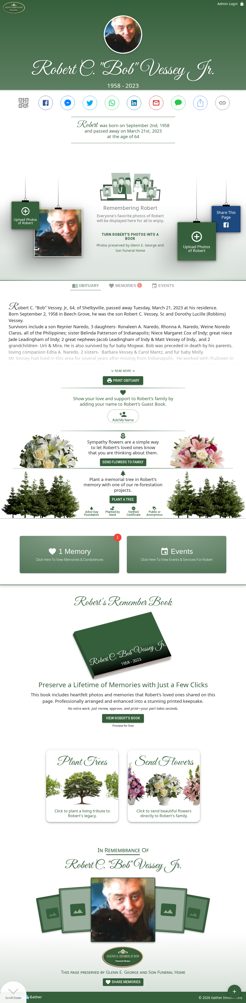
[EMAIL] (156, 103)
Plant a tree (123, 499)
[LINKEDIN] (134, 103)
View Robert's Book (123, 718)
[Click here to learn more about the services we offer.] (123, 957)
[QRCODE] (23, 103)
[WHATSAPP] (112, 103)
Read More (123, 371)
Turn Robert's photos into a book (130, 236)
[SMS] (178, 103)
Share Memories (126, 982)
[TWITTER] (90, 103)
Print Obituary (125, 380)
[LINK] (222, 103)
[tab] (85, 285)
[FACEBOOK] (45, 103)
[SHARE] (200, 103)
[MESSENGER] (68, 103)
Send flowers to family (122, 462)
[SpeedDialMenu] (234, 991)
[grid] (123, 219)
